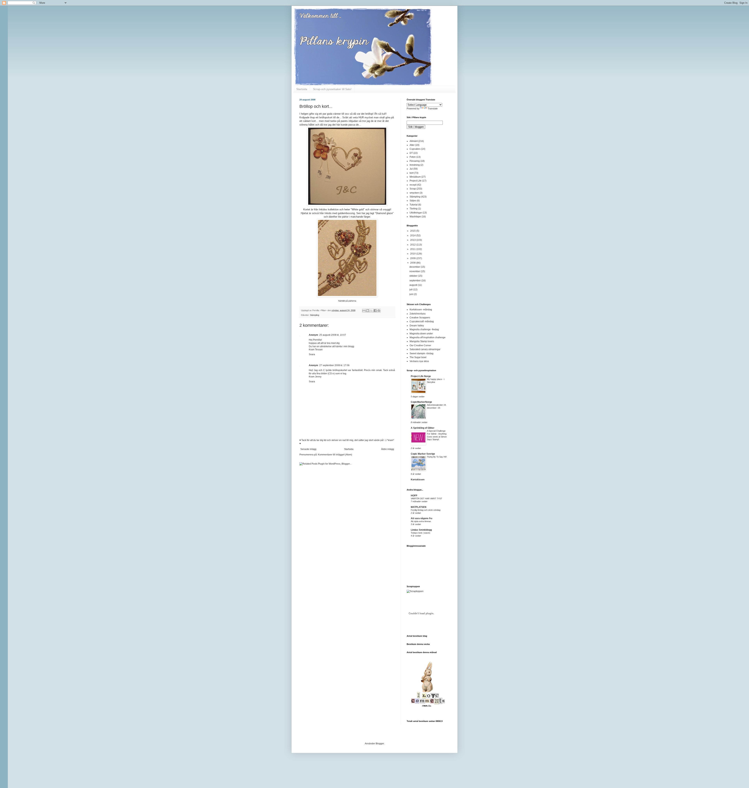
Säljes (413, 200)
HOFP (414, 495)
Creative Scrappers (420, 317)
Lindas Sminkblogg (421, 530)
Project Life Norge (421, 376)
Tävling (413, 208)
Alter (412, 145)
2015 (413, 230)
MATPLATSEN (418, 507)
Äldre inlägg (387, 449)
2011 (413, 249)
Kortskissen (417, 479)
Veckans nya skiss (419, 361)
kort (412, 173)
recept (413, 184)
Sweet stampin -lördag (421, 353)
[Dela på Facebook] (375, 311)
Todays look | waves (420, 533)
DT (411, 153)
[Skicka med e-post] (364, 311)
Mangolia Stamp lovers (422, 341)
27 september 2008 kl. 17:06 (334, 365)
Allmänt (414, 141)
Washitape (415, 216)
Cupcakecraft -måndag (422, 321)
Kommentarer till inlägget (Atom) (335, 454)
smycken (414, 192)
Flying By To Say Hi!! (437, 457)
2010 (413, 253)
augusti (413, 285)
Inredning (415, 165)
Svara (312, 354)
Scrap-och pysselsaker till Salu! (332, 89)
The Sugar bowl (418, 357)
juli (411, 289)
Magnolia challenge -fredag (424, 329)
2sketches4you (418, 313)
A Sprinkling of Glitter (422, 428)
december (415, 267)
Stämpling (314, 315)
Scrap (413, 188)
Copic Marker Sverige (423, 453)
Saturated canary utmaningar (425, 349)
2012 (413, 244)
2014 (413, 235)
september (415, 280)
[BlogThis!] (368, 311)
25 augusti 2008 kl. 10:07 (332, 335)
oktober (413, 275)
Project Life (416, 180)
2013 (413, 240)
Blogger (380, 743)
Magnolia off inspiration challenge (427, 337)
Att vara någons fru (421, 518)
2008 (413, 262)
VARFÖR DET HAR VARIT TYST (426, 498)
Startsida (301, 89)
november (415, 271)
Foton (413, 157)
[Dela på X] (371, 311)
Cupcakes (415, 149)
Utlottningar (416, 212)
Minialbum (415, 176)
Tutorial (414, 204)
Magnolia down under (421, 333)
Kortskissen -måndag (421, 309)
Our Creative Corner (420, 345)
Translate (433, 108)
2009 (413, 258)
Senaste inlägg (308, 449)
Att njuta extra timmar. (421, 521)
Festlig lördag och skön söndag (425, 510)
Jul (411, 168)
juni (411, 294)
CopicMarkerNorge (421, 402)
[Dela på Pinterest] (379, 311)
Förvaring (415, 161)
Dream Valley (417, 325)
